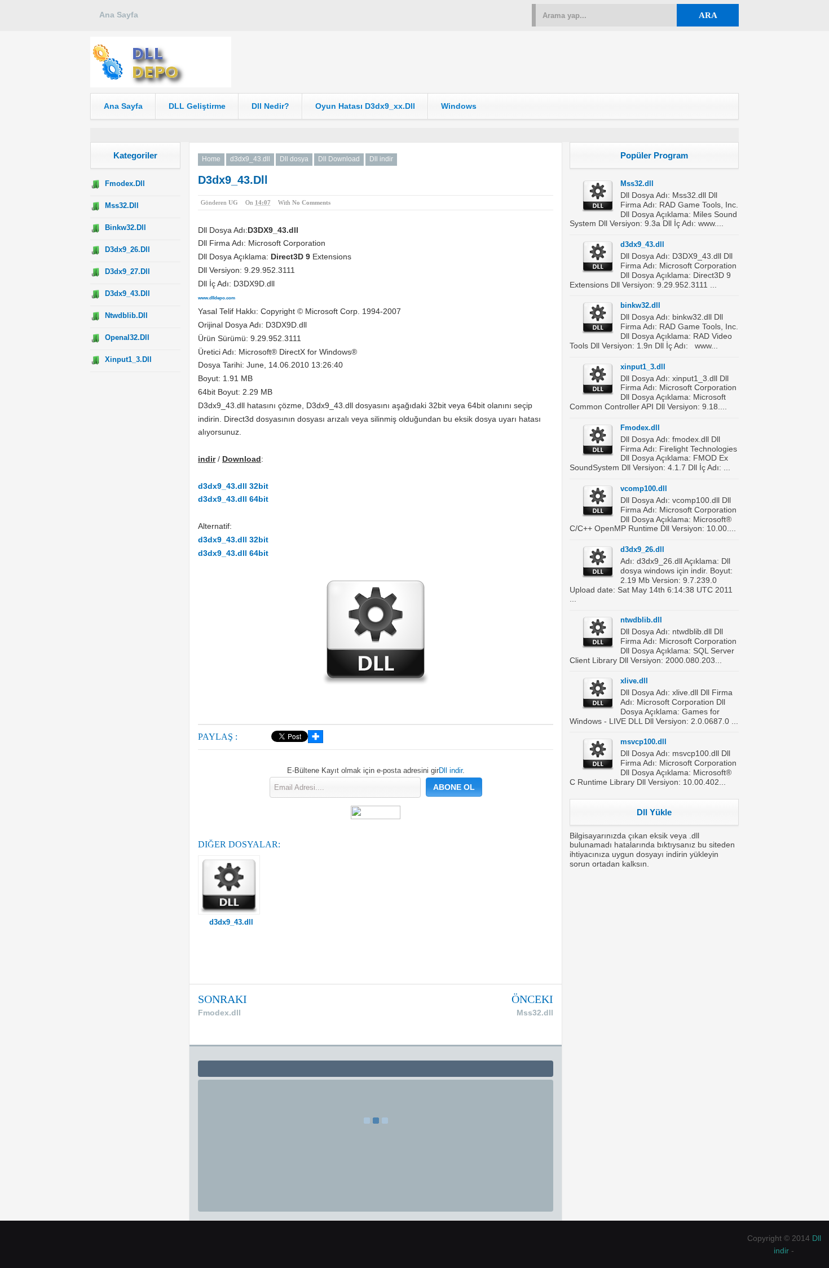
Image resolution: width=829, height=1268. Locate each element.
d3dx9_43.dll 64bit (233, 498)
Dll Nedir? (270, 106)
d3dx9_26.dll (127, 249)
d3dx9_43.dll (127, 293)
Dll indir (450, 770)
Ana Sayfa (118, 14)
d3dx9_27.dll (127, 271)
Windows (459, 106)
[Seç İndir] (160, 84)
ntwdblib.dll (126, 315)
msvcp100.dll (643, 741)
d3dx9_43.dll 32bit (233, 486)
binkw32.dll (125, 227)
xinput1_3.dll (128, 359)
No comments (311, 202)
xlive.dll (634, 681)
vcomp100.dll (643, 488)
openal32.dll (127, 337)
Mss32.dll (122, 205)
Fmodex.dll (125, 183)
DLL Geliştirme (197, 106)
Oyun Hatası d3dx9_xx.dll (365, 106)
